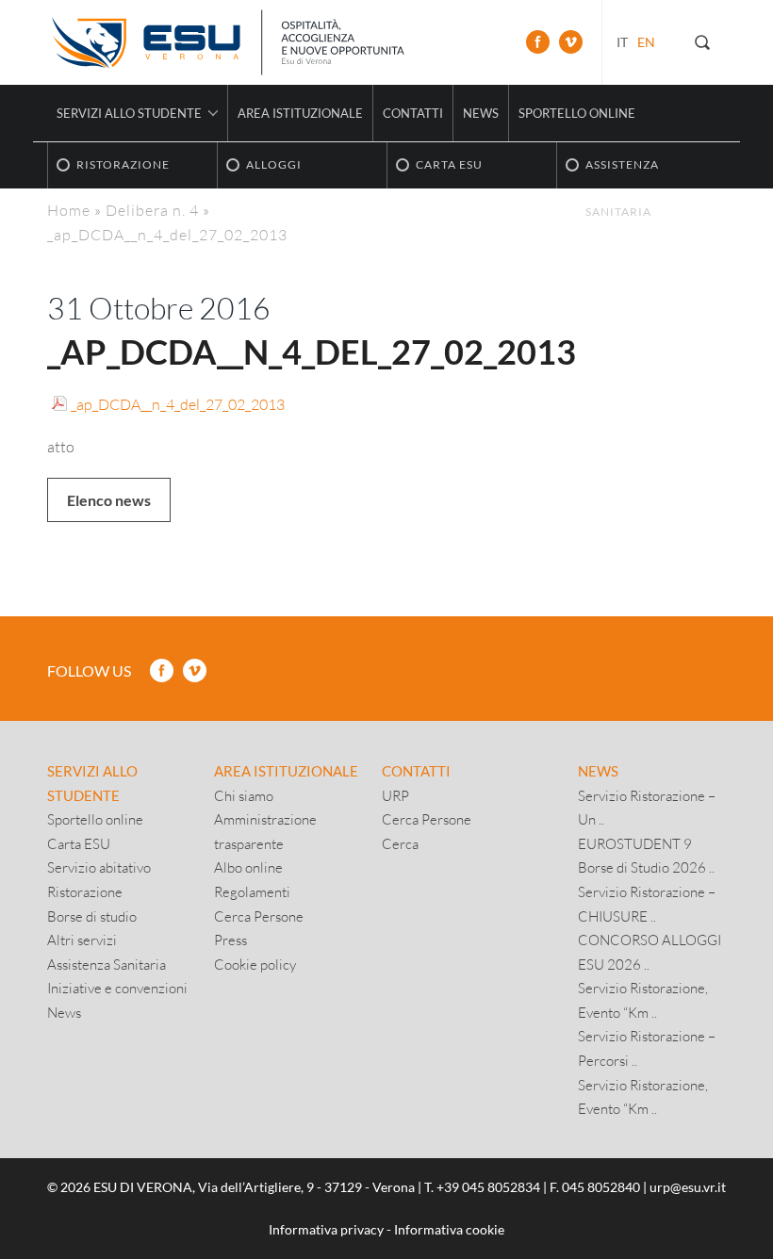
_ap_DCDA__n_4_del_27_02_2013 (178, 404)
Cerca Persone (259, 915)
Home (68, 210)
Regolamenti (252, 891)
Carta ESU (78, 843)
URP (395, 795)
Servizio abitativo (99, 866)
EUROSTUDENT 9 (635, 843)
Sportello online (576, 113)
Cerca (400, 843)
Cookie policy (255, 964)
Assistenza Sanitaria (106, 964)
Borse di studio (92, 915)
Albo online (248, 866)
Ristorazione (85, 891)
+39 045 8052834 (488, 1187)
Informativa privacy (326, 1229)
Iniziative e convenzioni (117, 987)
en (646, 42)
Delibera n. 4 (152, 210)
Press (230, 939)
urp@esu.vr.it (688, 1187)
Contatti (413, 113)
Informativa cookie (449, 1229)
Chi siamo (243, 795)
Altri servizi (82, 939)
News (481, 113)
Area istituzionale (300, 113)
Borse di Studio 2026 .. (646, 866)
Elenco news (109, 500)
